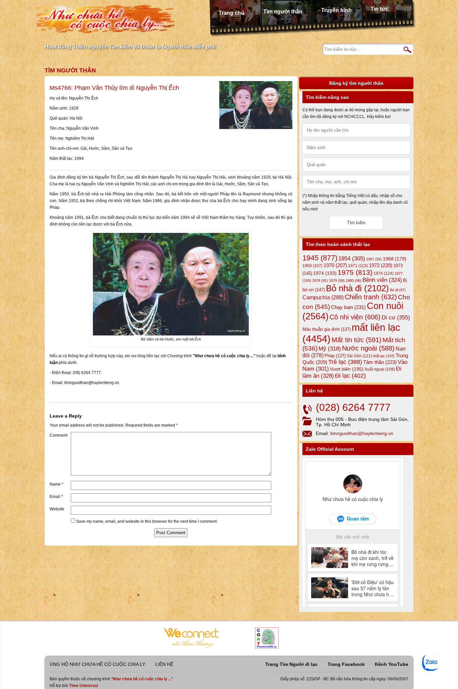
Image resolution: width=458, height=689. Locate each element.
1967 (374, 259)
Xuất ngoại (379, 369)
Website (57, 509)
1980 (353, 280)
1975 (355, 272)
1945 (319, 258)
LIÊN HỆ (164, 664)
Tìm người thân (282, 11)
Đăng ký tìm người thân (356, 83)
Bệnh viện (382, 280)
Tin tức (379, 9)
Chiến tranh (371, 297)
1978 (320, 280)
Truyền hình (336, 10)
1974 (325, 273)
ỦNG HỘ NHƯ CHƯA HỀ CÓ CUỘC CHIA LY (97, 664)
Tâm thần (380, 362)
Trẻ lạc (345, 362)
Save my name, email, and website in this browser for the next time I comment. (147, 521)
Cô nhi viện (355, 317)
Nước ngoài (368, 348)
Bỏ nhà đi (357, 288)
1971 (358, 265)
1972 (380, 265)
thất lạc (384, 356)
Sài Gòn (359, 356)
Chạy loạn (348, 307)
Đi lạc (350, 375)
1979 (337, 280)
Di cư (396, 317)
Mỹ (330, 349)
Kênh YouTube (391, 664)
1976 (384, 273)
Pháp (335, 356)
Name (56, 484)
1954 (351, 258)
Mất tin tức (357, 339)
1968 (394, 258)
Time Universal (83, 685)
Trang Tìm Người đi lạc (291, 664)
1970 (335, 265)
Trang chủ (231, 13)
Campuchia (323, 297)
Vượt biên (346, 369)
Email (56, 496)
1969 (312, 265)
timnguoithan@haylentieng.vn (361, 433)
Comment (58, 435)
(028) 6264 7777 (353, 407)
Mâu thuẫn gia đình (326, 329)
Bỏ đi (398, 290)
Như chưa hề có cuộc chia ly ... (142, 679)
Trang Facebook (346, 664)
